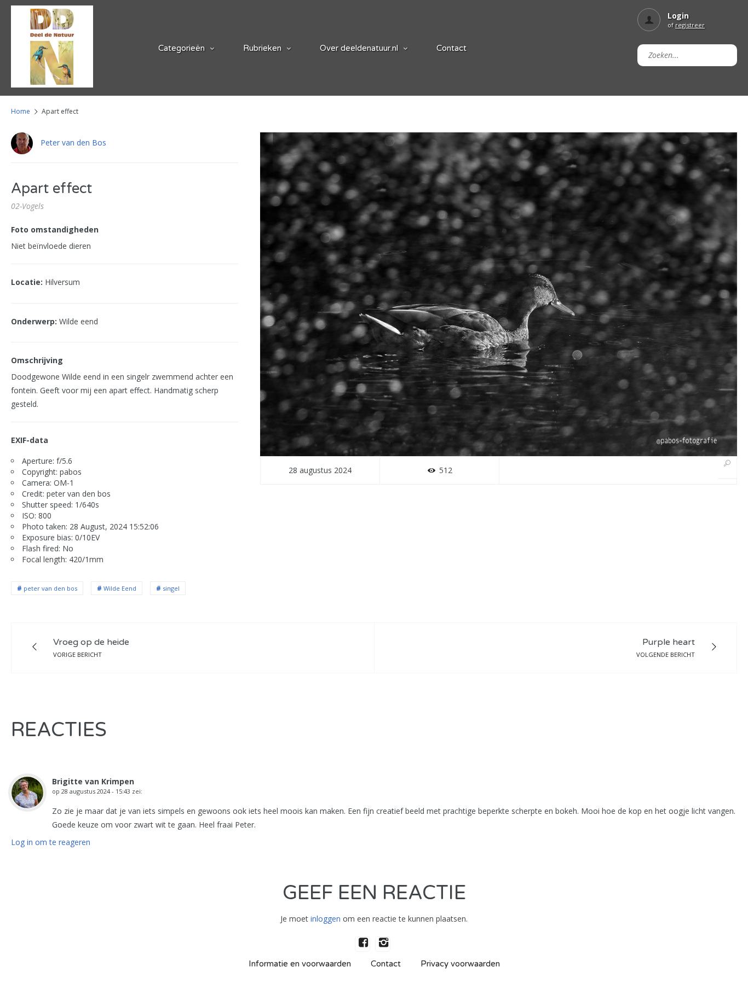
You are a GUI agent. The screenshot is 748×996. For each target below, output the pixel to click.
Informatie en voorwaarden (300, 964)
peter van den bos (50, 588)
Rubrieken (262, 48)
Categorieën (181, 48)
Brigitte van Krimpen (93, 781)
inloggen (325, 918)
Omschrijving (37, 360)
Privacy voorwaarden (460, 964)
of (686, 25)
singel (171, 588)
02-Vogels (27, 206)
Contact (451, 48)
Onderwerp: (34, 321)
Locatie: (27, 282)
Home (20, 111)
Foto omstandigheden (55, 229)
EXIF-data (29, 440)
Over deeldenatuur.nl (359, 48)
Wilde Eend (119, 588)
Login (678, 15)
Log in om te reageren (50, 842)
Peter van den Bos (73, 142)
